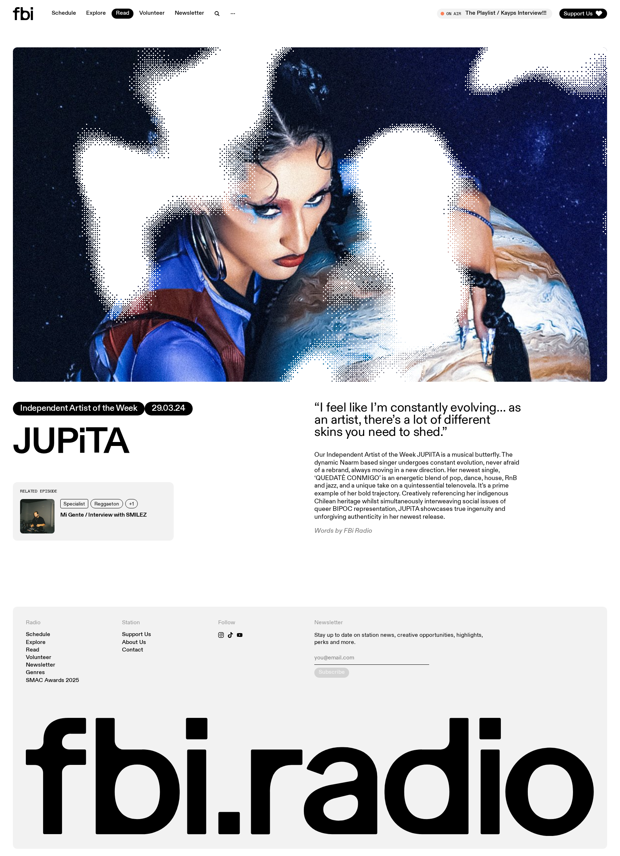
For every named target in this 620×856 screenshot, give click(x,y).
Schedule (64, 13)
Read (122, 13)
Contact (132, 650)
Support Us (136, 635)
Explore (96, 13)
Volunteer (152, 13)
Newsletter (189, 13)
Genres (35, 673)
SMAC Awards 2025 (52, 680)
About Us (134, 642)
